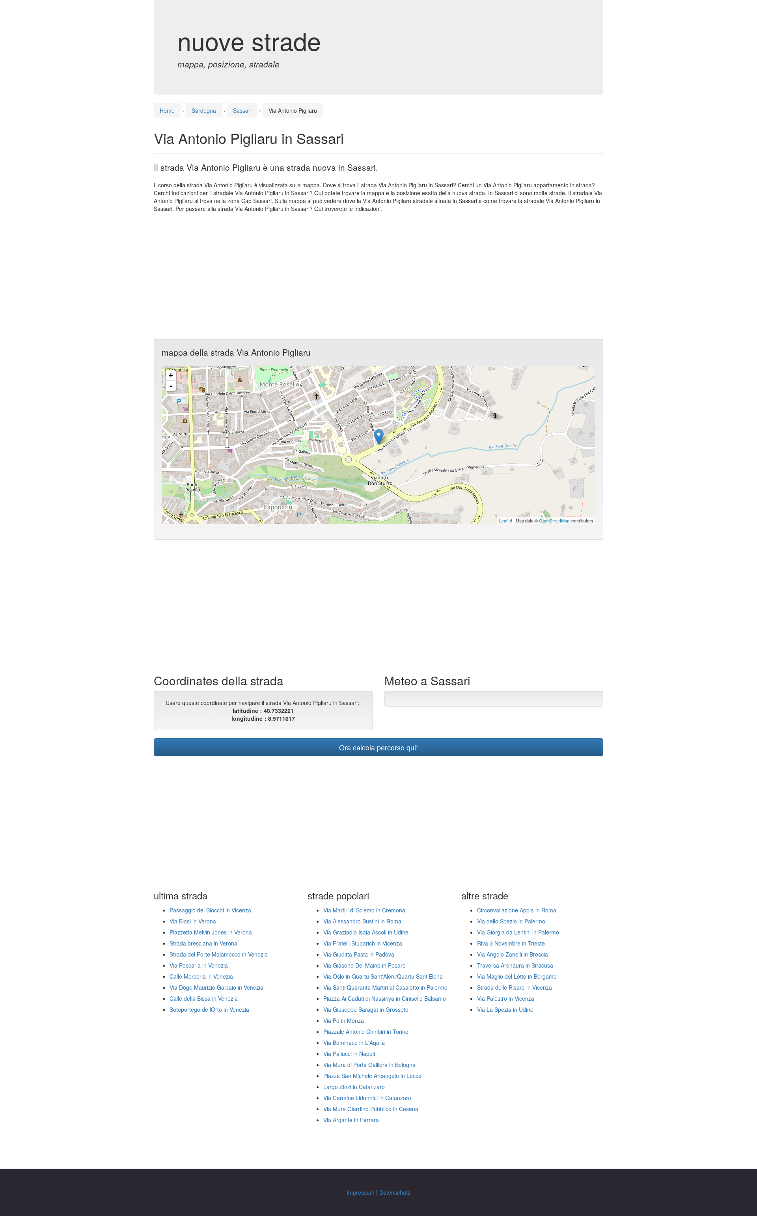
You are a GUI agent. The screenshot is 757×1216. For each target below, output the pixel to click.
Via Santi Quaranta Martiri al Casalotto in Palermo (385, 987)
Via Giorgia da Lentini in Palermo (518, 932)
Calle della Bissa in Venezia (204, 998)
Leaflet (505, 520)
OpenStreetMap (554, 520)
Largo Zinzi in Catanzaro (354, 1087)
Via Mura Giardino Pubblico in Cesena (370, 1109)
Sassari (242, 110)
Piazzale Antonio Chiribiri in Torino (365, 1031)
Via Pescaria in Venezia (199, 965)
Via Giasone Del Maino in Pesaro (364, 965)
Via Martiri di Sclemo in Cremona (364, 910)
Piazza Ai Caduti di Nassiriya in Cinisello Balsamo (384, 998)
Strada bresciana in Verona (203, 943)
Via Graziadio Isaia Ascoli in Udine (365, 932)
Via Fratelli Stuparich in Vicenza (362, 943)
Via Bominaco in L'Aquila (354, 1042)
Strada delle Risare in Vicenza (514, 987)
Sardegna (204, 110)
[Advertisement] (378, 275)
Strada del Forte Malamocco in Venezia (219, 954)
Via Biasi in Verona (193, 921)
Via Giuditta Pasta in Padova (358, 954)
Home (167, 110)
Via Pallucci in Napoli (349, 1053)
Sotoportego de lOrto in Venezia (209, 1009)
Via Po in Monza (343, 1020)
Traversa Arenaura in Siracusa (515, 965)
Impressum (361, 1192)
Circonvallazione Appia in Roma (516, 910)
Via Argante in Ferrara (351, 1120)
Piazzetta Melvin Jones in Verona (211, 932)
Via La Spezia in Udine (505, 1009)
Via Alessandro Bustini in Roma (362, 921)
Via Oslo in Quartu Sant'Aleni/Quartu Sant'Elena (383, 976)
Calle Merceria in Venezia (201, 976)
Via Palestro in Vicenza (505, 998)
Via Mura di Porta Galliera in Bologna (369, 1065)
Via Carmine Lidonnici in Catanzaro (367, 1098)
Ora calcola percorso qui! (378, 747)
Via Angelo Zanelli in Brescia (512, 954)
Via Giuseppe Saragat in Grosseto (365, 1009)
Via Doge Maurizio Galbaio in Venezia (216, 987)
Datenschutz (394, 1192)
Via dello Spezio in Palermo (511, 921)
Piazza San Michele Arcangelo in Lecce (372, 1076)
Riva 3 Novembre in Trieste (511, 943)
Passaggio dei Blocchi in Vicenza (210, 910)
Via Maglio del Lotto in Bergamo (517, 976)
